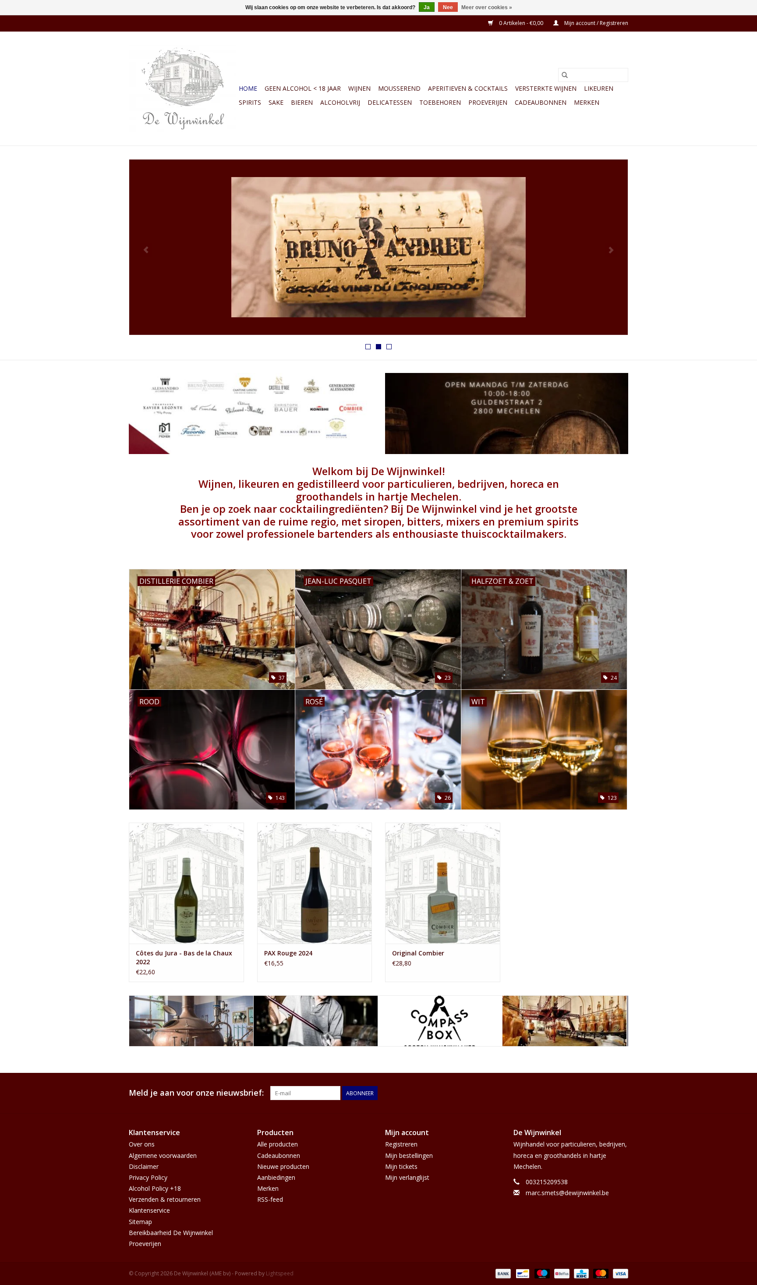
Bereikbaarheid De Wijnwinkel (171, 1232)
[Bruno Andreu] (191, 1021)
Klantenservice (149, 1210)
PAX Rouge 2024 (288, 953)
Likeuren (598, 88)
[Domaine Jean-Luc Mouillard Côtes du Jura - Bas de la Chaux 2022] (186, 883)
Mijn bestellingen (409, 1155)
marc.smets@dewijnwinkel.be (567, 1193)
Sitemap (140, 1222)
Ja (427, 7)
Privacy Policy (148, 1177)
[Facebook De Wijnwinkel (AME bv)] (605, 1093)
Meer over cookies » (486, 7)
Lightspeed (280, 1273)
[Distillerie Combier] (440, 1021)
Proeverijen (487, 102)
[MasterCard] (600, 1273)
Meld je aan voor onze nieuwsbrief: (196, 1092)
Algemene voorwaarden (163, 1155)
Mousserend (399, 88)
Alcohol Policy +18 (155, 1188)
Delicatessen (390, 102)
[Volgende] (611, 250)
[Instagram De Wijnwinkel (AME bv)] (621, 1093)
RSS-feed (270, 1199)
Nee (448, 7)
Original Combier (418, 953)
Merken (586, 102)
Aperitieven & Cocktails (468, 88)
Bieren (302, 102)
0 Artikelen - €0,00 (521, 23)
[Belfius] (560, 1273)
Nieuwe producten (283, 1166)
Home (248, 88)
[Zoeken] (564, 75)
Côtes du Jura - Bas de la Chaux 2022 (184, 957)
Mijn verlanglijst (407, 1177)
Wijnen (359, 88)
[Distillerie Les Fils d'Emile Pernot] (564, 1021)
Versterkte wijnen (546, 88)
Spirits (250, 102)
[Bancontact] (521, 1273)
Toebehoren (440, 102)
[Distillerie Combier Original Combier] (442, 883)
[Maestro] (541, 1273)
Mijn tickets (401, 1166)
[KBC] (580, 1273)
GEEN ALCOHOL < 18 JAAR (303, 88)
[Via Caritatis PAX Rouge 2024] (314, 883)
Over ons (142, 1144)
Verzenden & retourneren (165, 1199)
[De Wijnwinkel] (378, 247)
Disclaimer (144, 1166)
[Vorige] (146, 250)
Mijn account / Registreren (595, 23)
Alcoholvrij (340, 102)
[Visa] (619, 1273)
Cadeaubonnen (540, 102)
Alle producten (277, 1144)
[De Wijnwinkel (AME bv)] (182, 88)
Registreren (401, 1144)
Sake (276, 102)
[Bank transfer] (502, 1273)
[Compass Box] (316, 1021)
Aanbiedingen (276, 1177)
